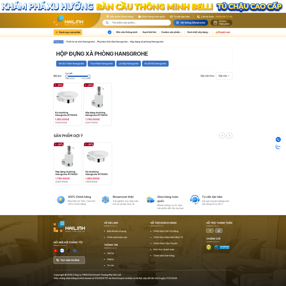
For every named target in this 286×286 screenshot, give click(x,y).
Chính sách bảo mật (117, 237)
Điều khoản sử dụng (116, 231)
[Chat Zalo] (278, 146)
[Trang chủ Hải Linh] (68, 20)
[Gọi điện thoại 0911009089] (278, 139)
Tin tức (110, 265)
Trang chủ (59, 42)
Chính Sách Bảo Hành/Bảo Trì (168, 237)
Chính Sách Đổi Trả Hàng (165, 231)
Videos (110, 259)
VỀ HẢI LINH (111, 222)
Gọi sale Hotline (70, 260)
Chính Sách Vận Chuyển (165, 243)
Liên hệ (110, 253)
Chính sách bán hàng (163, 255)
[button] (224, 75)
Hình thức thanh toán (163, 249)
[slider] (66, 76)
